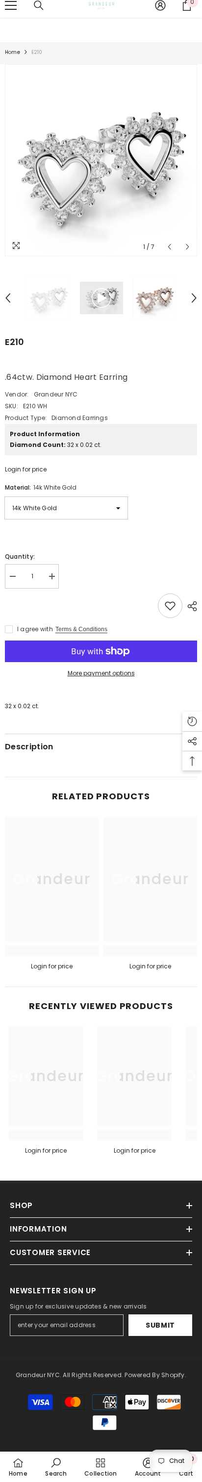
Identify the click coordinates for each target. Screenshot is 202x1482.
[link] (52, 950)
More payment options (101, 673)
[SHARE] (189, 606)
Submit (160, 1325)
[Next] (187, 246)
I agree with (35, 629)
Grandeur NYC (56, 394)
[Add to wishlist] (170, 605)
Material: (40, 487)
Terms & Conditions (81, 629)
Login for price (26, 469)
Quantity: (20, 556)
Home (12, 52)
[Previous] (169, 246)
